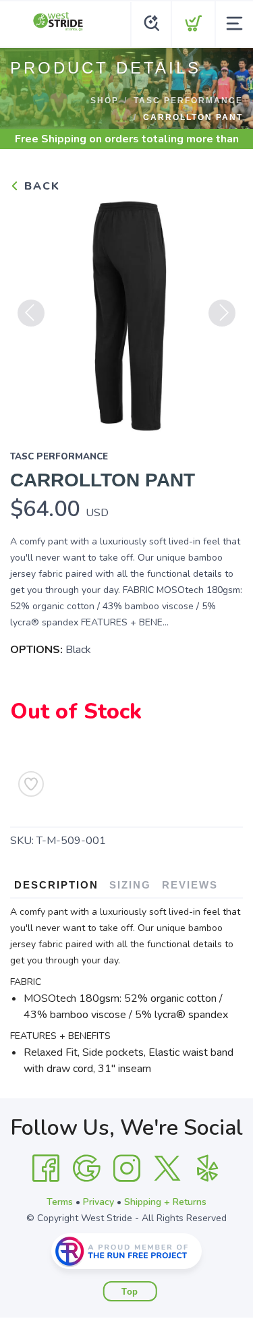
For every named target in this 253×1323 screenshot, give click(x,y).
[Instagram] (127, 1168)
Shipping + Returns (165, 1201)
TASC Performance (188, 100)
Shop (104, 100)
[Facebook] (46, 1168)
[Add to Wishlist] (31, 784)
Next (221, 313)
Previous (31, 313)
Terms (60, 1201)
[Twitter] (167, 1168)
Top (129, 1292)
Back (40, 186)
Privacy (98, 1201)
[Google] (86, 1168)
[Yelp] (208, 1168)
